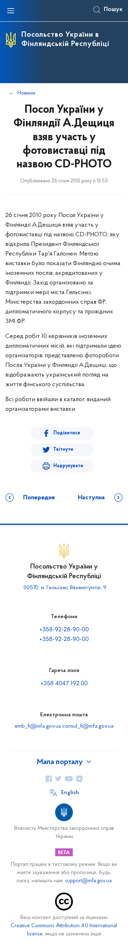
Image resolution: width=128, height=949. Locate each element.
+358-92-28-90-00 (64, 630)
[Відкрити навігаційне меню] (10, 10)
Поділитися (66, 433)
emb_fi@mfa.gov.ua (38, 726)
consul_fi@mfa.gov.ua (87, 726)
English (70, 793)
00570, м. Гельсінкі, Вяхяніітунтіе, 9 (64, 588)
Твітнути (63, 449)
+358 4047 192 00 (64, 684)
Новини (26, 93)
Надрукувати (68, 466)
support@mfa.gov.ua (88, 881)
